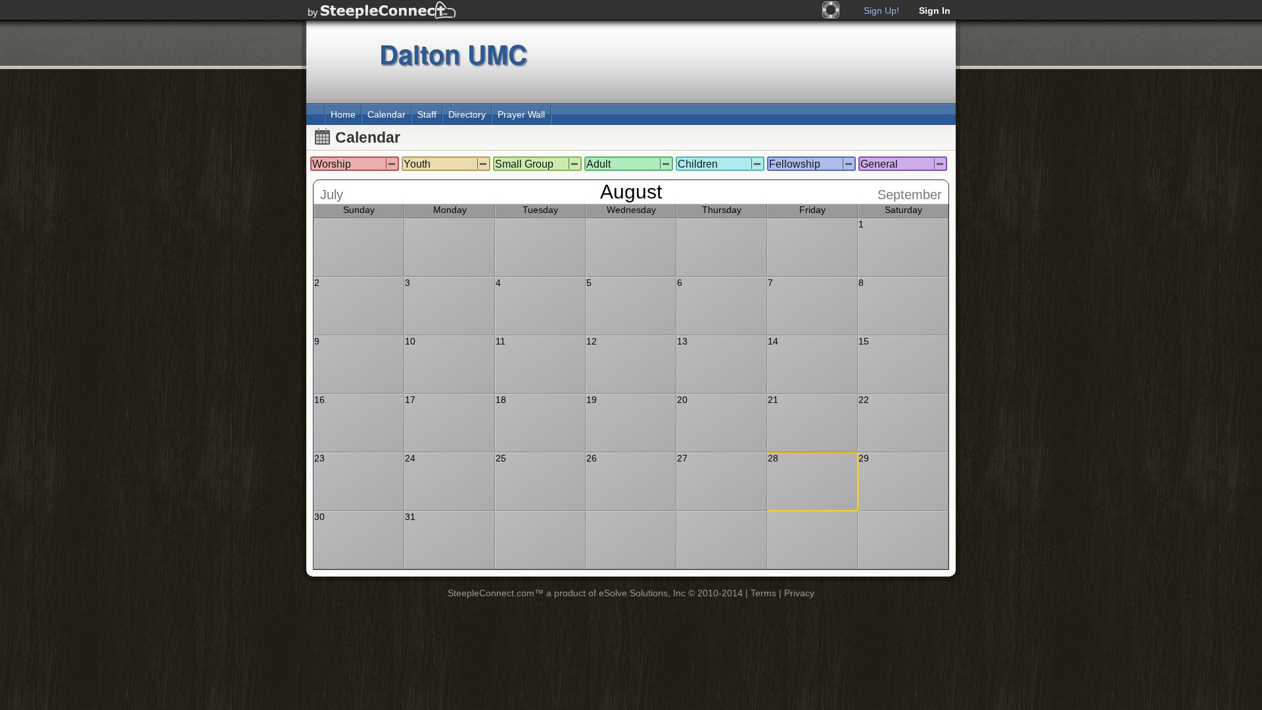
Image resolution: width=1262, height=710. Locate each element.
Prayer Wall (521, 114)
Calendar (386, 114)
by (313, 12)
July (331, 194)
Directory (467, 114)
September (909, 194)
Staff (426, 114)
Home (343, 114)
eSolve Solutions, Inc (642, 593)
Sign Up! (881, 10)
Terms (763, 593)
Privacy (799, 593)
